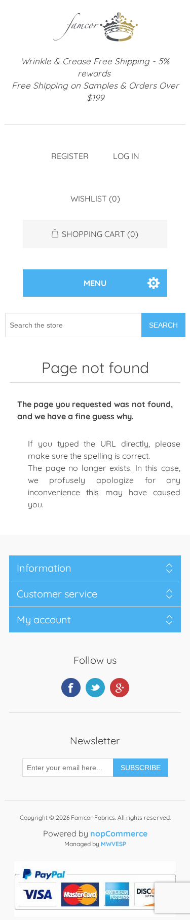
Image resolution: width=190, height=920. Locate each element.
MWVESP (113, 844)
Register (70, 156)
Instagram (119, 687)
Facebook (71, 687)
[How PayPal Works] (95, 914)
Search (163, 325)
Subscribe (141, 768)
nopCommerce (118, 833)
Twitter (95, 687)
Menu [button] (95, 283)
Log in (126, 156)
